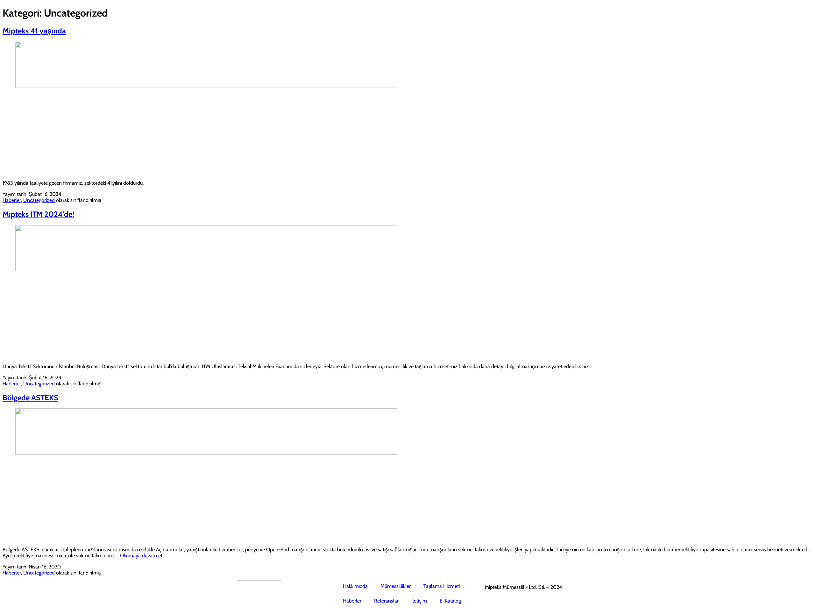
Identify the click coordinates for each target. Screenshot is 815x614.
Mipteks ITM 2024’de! (38, 214)
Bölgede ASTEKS (30, 397)
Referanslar (386, 601)
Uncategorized (39, 200)
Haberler (12, 200)
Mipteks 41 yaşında (34, 30)
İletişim (419, 601)
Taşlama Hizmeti (441, 586)
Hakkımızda (355, 586)
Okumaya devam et (141, 556)
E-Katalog (450, 601)
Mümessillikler (395, 586)
